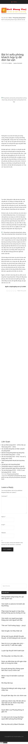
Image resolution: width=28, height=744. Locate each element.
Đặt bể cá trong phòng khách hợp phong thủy (12, 452)
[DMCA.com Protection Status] (3, 743)
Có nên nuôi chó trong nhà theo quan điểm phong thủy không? (12, 718)
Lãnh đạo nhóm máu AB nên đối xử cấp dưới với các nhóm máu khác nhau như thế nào (13, 702)
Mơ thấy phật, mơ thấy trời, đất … (12, 656)
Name (3, 516)
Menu (15, 2)
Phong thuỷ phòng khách (13, 474)
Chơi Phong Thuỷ (14, 10)
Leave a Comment (17, 63)
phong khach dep (18, 475)
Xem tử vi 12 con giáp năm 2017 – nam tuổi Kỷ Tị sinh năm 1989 (12, 644)
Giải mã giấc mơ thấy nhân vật (11, 631)
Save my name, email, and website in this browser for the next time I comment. (12, 543)
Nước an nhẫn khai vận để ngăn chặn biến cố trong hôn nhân (13, 662)
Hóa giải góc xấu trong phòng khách (10, 464)
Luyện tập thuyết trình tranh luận (12, 651)
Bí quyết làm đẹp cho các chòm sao (13, 695)
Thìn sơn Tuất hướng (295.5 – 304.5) (13, 625)
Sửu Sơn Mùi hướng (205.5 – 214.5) (10, 454)
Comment (4, 496)
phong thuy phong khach (14, 477)
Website (3, 532)
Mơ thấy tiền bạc (7, 683)
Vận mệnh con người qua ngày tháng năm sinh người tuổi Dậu (11, 619)
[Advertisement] (14, 38)
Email (3, 524)
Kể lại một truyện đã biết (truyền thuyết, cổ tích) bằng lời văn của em (13, 637)
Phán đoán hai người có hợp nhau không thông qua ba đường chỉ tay (13, 612)
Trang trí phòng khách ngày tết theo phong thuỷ (13, 468)
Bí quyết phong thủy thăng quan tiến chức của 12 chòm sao (12, 669)
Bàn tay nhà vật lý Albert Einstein (12, 724)
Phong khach (11, 475)
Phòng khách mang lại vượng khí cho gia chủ (12, 466)
